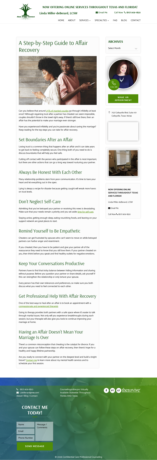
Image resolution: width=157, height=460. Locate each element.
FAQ (115, 21)
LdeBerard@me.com (29, 393)
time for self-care (85, 212)
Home (61, 21)
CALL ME (114, 87)
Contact (136, 21)
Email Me (102, 13)
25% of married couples (57, 111)
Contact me (31, 360)
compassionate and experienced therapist (38, 306)
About (71, 21)
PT (112, 391)
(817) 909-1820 (133, 13)
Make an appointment (123, 99)
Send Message (34, 446)
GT (118, 391)
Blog (124, 21)
